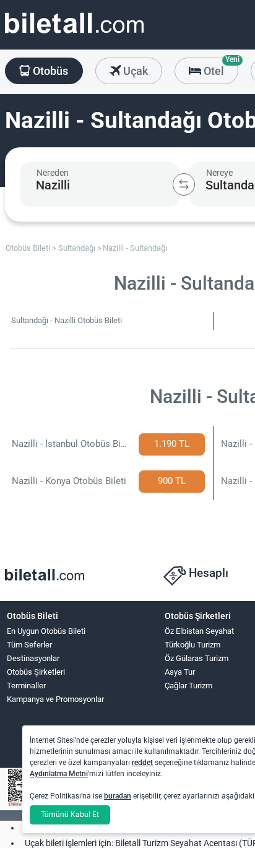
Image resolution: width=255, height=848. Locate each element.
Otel (219, 67)
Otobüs (49, 70)
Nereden (53, 173)
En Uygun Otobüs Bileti (46, 631)
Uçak (134, 70)
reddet (142, 762)
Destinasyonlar (33, 658)
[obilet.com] (74, 34)
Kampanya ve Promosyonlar (55, 699)
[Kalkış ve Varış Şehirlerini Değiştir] (184, 184)
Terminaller (26, 685)
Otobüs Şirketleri (36, 672)
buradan (117, 796)
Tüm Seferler (29, 644)
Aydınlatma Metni (59, 773)
